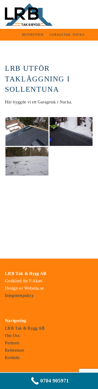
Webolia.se (34, 288)
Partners (12, 343)
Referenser (14, 350)
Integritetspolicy (19, 295)
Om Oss (12, 335)
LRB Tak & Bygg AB (25, 328)
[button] (90, 6)
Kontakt (12, 357)
